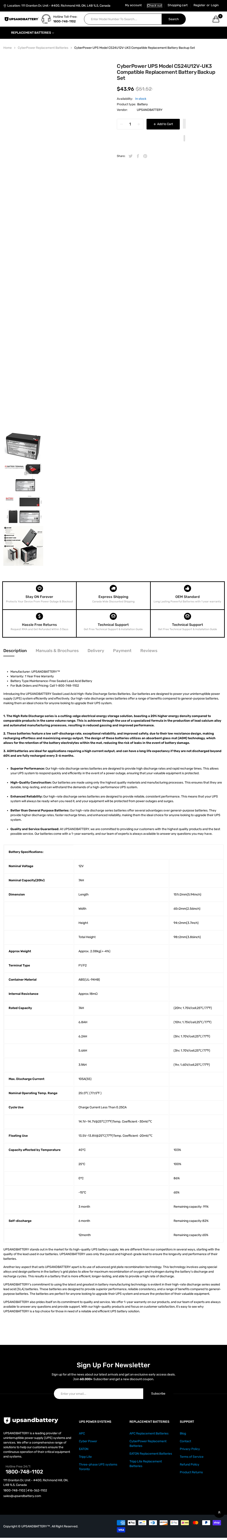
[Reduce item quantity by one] (121, 124)
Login (215, 5)
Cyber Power (88, 1441)
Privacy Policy (190, 1449)
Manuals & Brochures (57, 650)
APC (82, 1433)
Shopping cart (178, 5)
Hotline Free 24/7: (18, 1466)
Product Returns (191, 1472)
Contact (185, 1441)
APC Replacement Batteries (148, 1433)
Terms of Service (192, 1457)
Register (199, 5)
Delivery (96, 650)
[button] (184, 124)
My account (133, 5)
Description (15, 650)
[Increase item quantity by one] (138, 124)
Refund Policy (189, 1464)
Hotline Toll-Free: (65, 17)
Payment (122, 650)
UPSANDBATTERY (149, 110)
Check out (154, 6)
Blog (183, 1433)
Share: (121, 156)
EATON (83, 1449)
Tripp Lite (85, 1457)
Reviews (148, 650)
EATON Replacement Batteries (150, 1454)
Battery (142, 104)
